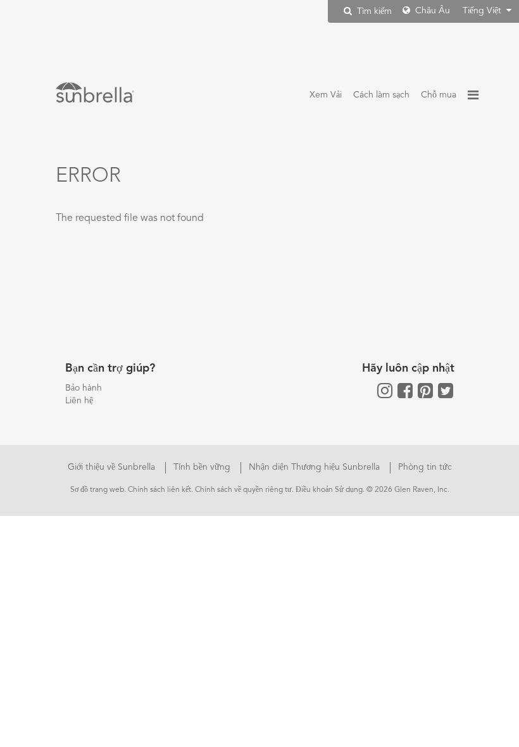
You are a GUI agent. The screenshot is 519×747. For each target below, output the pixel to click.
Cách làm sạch (381, 95)
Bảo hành (83, 388)
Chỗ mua (438, 95)
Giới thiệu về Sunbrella (113, 467)
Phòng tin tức (425, 467)
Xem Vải (326, 95)
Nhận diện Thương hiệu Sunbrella (315, 467)
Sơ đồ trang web (97, 490)
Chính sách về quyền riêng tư (243, 490)
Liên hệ (79, 400)
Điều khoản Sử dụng (329, 490)
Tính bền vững (203, 467)
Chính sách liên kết (159, 490)
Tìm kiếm (373, 11)
